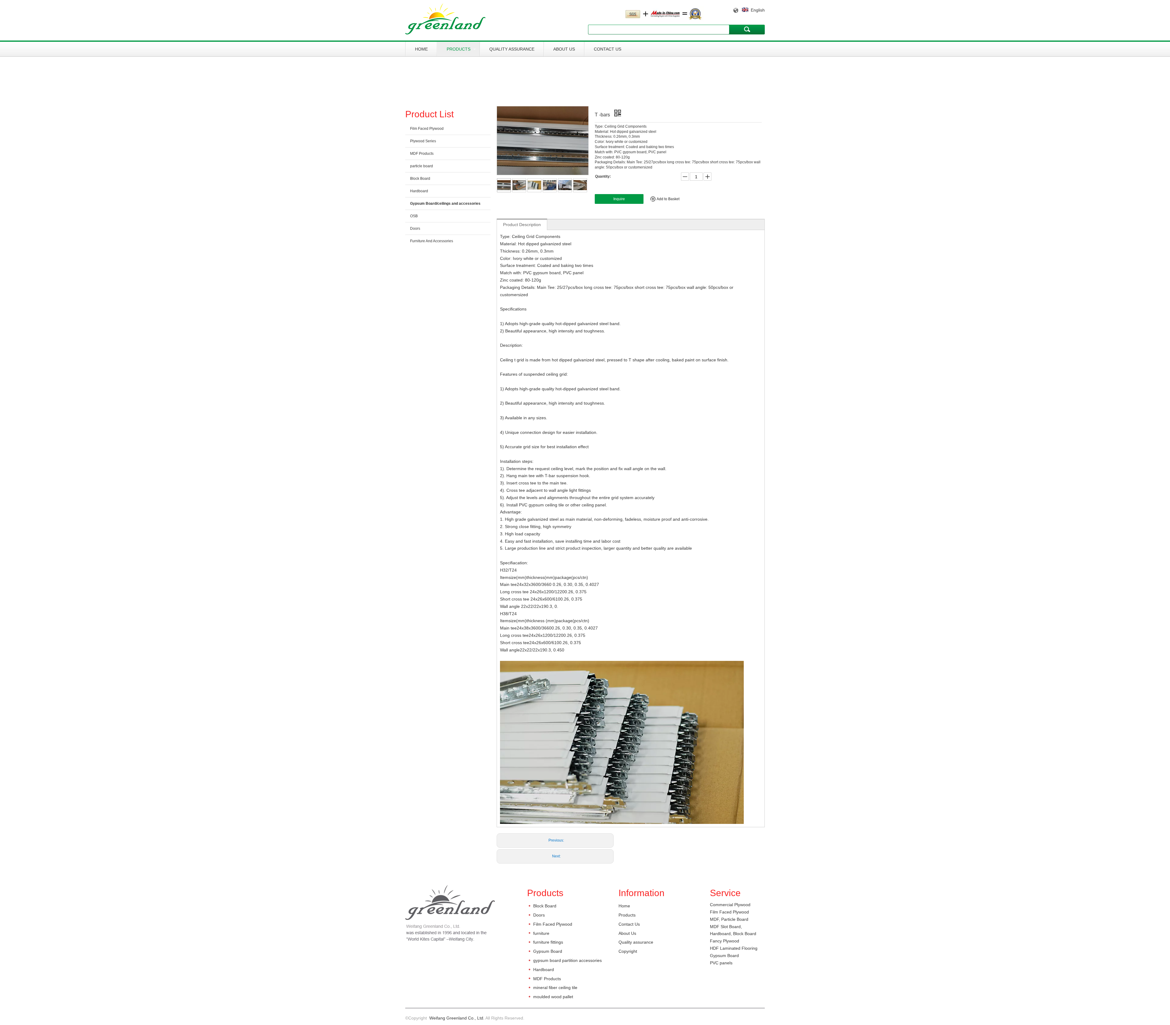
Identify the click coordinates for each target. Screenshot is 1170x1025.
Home (421, 49)
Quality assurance (511, 49)
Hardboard (419, 191)
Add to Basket (668, 199)
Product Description (522, 224)
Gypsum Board (547, 951)
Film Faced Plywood (427, 128)
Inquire (619, 199)
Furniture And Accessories (431, 241)
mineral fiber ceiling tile (555, 987)
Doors (415, 228)
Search (747, 29)
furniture (541, 933)
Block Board (420, 178)
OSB (414, 216)
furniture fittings (548, 942)
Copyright (628, 951)
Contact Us (607, 49)
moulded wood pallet (553, 996)
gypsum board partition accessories (567, 960)
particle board (421, 166)
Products (458, 49)
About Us (564, 49)
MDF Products (422, 153)
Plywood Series (423, 141)
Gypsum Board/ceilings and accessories (445, 203)
